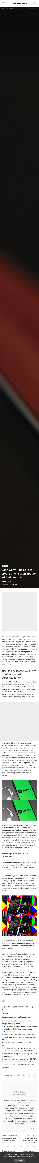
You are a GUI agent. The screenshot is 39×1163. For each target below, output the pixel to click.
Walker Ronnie (6, 581)
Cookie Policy (30, 1157)
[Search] (35, 3)
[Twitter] (24, 1075)
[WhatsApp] (29, 1075)
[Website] (31, 1128)
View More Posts (19, 1094)
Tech (4, 566)
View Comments (28, 1151)
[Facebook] (18, 1075)
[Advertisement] (19, 611)
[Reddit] (34, 1075)
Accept (19, 1160)
